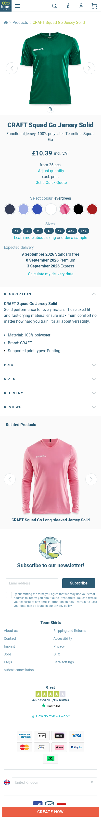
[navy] (10, 209)
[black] (78, 209)
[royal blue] (37, 209)
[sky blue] (23, 209)
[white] (51, 209)
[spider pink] (65, 209)
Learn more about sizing (35, 237)
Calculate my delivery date (50, 274)
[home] (6, 23)
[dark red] (92, 209)
